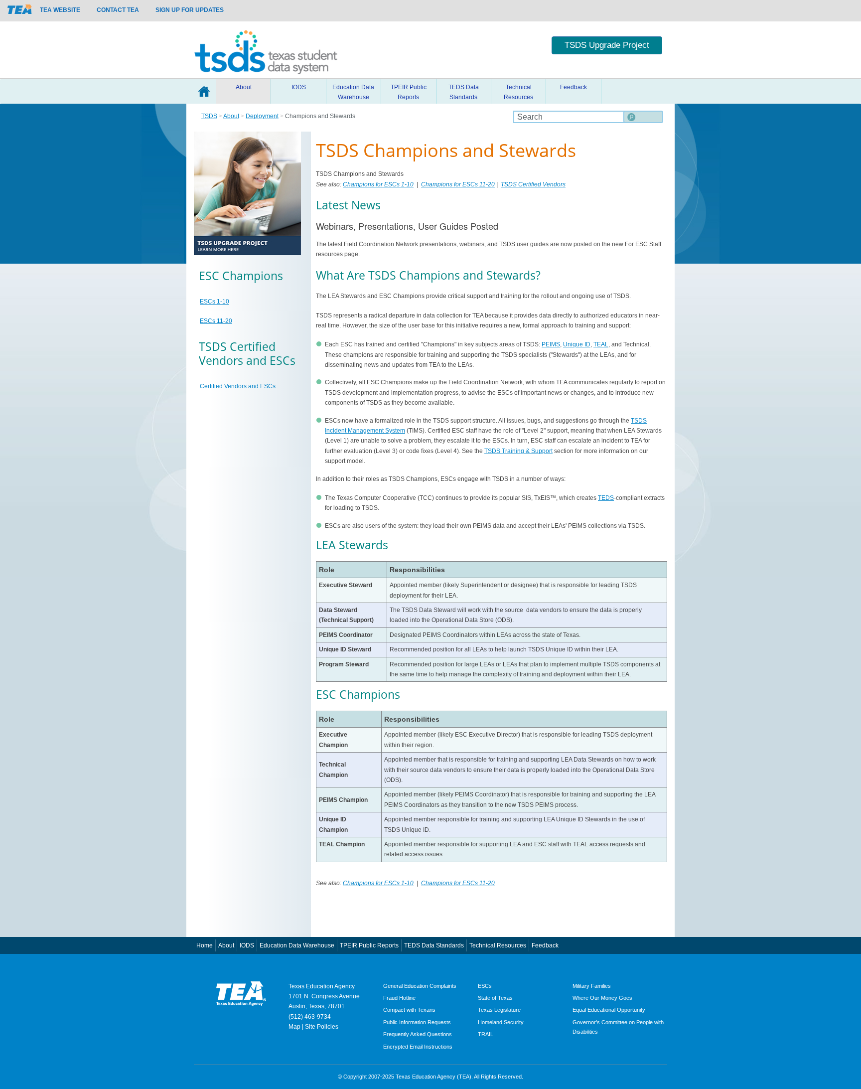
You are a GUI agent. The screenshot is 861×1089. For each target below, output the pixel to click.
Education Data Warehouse (353, 92)
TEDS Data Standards (463, 92)
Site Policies (321, 1026)
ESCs (485, 986)
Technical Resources (518, 92)
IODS (298, 87)
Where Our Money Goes (602, 998)
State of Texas (495, 998)
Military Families (592, 986)
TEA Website (60, 9)
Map (294, 1026)
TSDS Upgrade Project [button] (607, 45)
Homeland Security (501, 1022)
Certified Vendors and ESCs (238, 386)
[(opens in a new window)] (19, 9)
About (244, 87)
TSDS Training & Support (518, 451)
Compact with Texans (409, 1010)
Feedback (573, 87)
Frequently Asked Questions (417, 1034)
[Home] (266, 49)
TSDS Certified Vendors (533, 184)
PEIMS (551, 344)
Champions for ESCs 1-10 (378, 184)
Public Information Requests (417, 1022)
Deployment (262, 116)
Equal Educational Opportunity (609, 1010)
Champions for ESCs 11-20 (458, 184)
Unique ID (576, 344)
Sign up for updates (189, 9)
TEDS (606, 497)
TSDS (209, 116)
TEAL (600, 344)
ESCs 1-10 (214, 301)
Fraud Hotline (399, 998)
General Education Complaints (419, 986)
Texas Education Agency (321, 986)
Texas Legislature (499, 1010)
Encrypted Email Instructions (417, 1047)
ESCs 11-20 (216, 320)
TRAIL (485, 1034)
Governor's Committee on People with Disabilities (618, 1027)
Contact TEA (118, 9)
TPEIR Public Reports (409, 92)
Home (203, 91)
